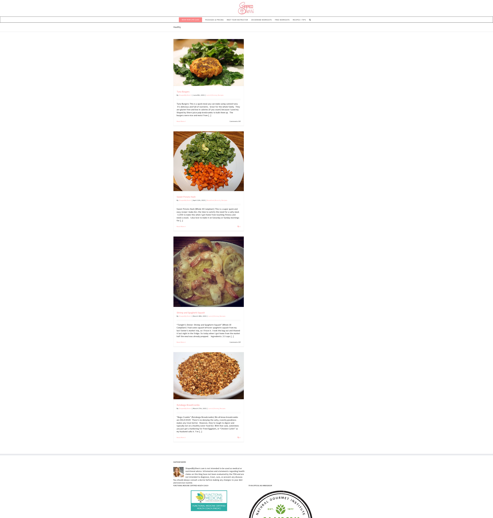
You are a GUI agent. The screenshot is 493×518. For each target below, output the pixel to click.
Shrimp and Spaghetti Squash (191, 312)
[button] (310, 19)
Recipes (221, 95)
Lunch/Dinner (211, 95)
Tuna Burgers (183, 91)
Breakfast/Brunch (214, 200)
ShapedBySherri (185, 95)
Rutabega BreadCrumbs (188, 404)
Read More (181, 121)
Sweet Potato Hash (186, 196)
